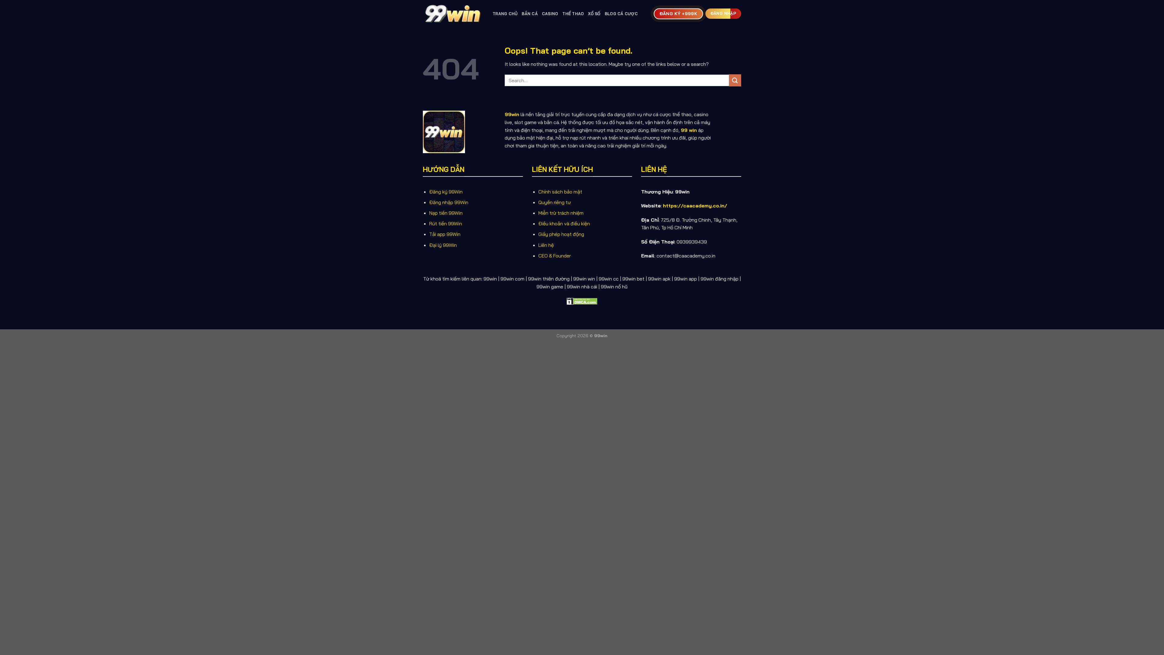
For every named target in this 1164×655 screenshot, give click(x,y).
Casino (550, 13)
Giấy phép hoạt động (561, 234)
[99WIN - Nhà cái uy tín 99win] (453, 13)
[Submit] (735, 80)
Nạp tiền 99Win (446, 213)
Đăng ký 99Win (446, 192)
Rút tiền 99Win (445, 223)
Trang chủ (505, 13)
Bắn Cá (530, 13)
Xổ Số (594, 13)
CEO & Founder (554, 256)
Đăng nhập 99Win (448, 202)
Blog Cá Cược (621, 13)
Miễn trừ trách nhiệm (561, 213)
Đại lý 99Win (443, 245)
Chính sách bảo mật (560, 192)
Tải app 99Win (444, 234)
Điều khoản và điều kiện (564, 223)
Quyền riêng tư (554, 202)
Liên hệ (546, 245)
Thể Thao (573, 13)
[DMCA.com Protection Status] (582, 300)
